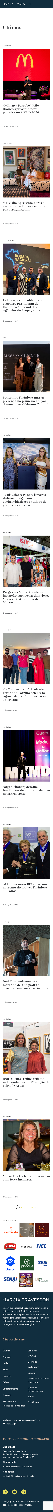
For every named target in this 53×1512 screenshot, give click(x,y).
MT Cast (32, 1356)
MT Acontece (9, 1401)
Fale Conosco (34, 1402)
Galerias (7, 1395)
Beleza (6, 1382)
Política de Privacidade (14, 1405)
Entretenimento (10, 1388)
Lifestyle (7, 1376)
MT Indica (32, 1361)
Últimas (6, 1350)
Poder (6, 1363)
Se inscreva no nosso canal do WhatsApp (21, 1422)
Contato (31, 1372)
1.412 (32, 1207)
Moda (5, 1369)
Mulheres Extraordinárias (35, 1389)
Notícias (7, 1356)
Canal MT (32, 1350)
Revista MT (33, 1367)
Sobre (30, 1396)
